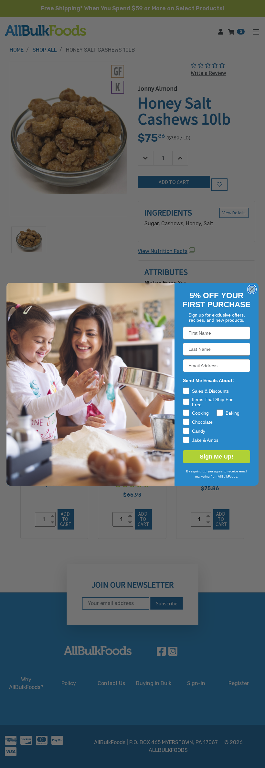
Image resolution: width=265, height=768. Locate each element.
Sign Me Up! (216, 456)
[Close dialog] (252, 289)
